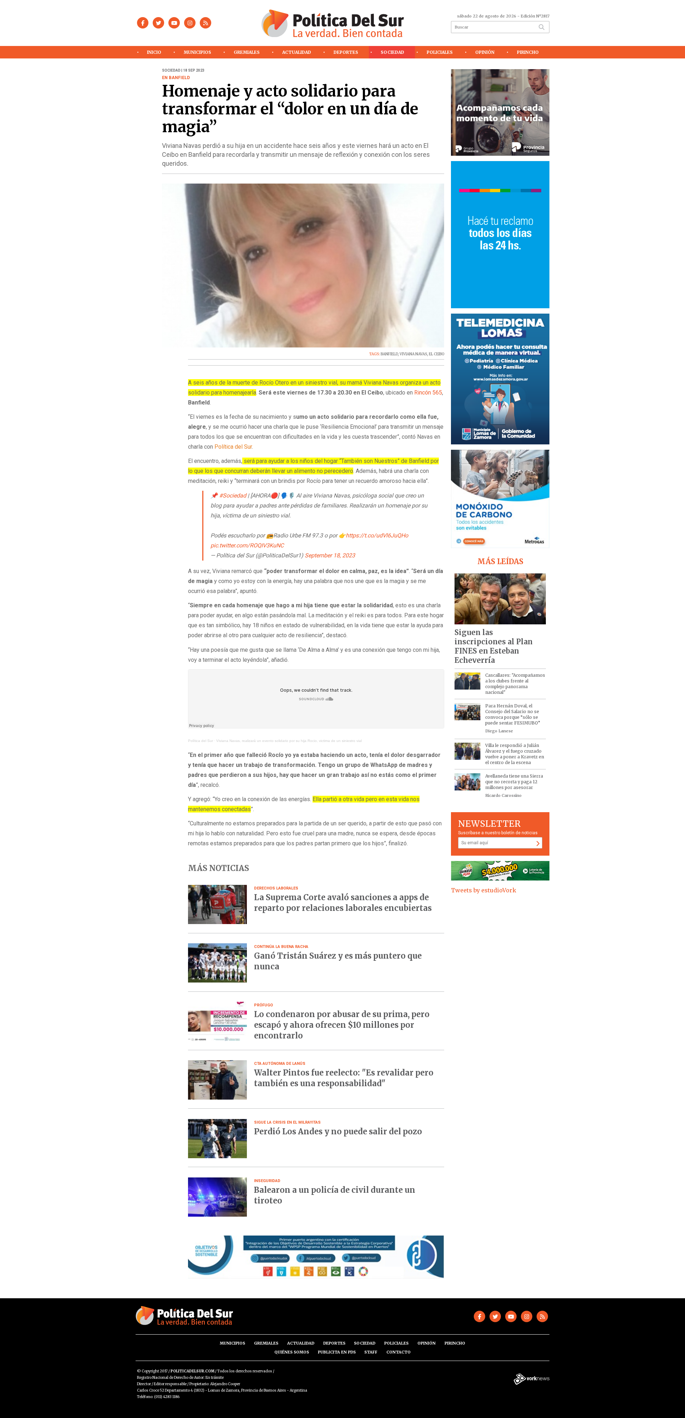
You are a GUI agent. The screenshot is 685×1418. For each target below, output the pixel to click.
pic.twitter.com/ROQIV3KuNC (247, 545)
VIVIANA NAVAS (413, 354)
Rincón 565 (428, 392)
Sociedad (392, 52)
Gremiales (247, 52)
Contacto (398, 1352)
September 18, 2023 (330, 555)
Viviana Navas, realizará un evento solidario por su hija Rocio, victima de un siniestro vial (289, 741)
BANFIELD (389, 354)
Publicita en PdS (337, 1352)
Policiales (440, 52)
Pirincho (528, 52)
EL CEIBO (436, 354)
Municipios (197, 52)
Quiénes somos (291, 1352)
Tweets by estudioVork (483, 890)
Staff (370, 1352)
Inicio (154, 52)
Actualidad (296, 52)
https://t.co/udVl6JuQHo (377, 535)
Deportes (346, 52)
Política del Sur (200, 741)
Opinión (484, 52)
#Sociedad (232, 495)
